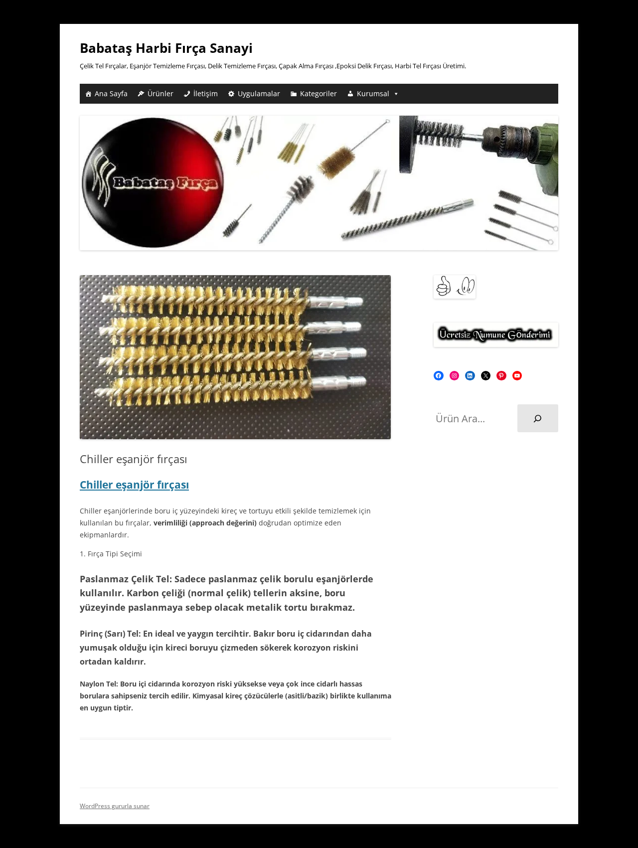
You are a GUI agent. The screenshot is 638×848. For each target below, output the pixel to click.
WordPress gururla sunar (115, 806)
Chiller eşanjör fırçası (134, 485)
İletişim (205, 93)
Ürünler (160, 93)
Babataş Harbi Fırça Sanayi (166, 48)
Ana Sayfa (111, 93)
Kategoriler (318, 93)
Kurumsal (373, 93)
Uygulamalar (259, 93)
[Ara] (537, 418)
